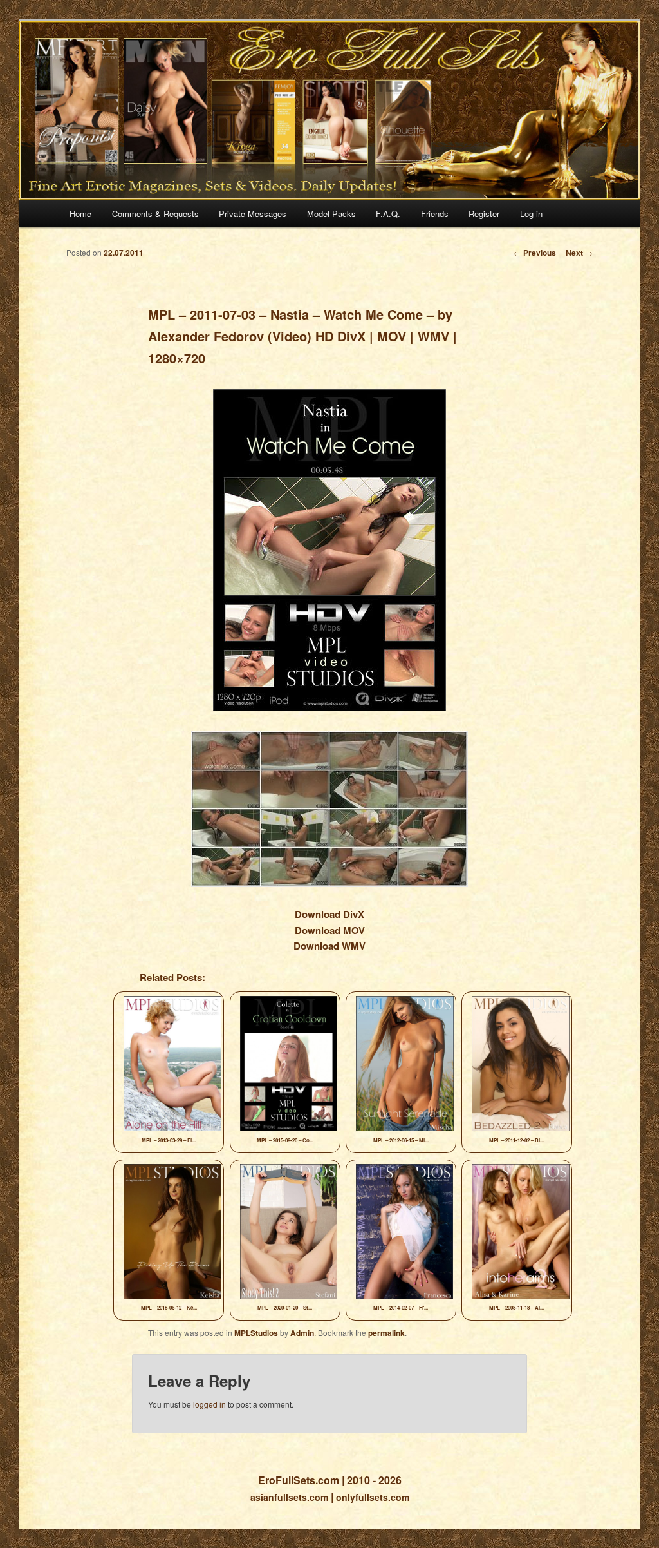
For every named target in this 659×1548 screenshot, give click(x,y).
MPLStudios (256, 1333)
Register (484, 213)
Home (80, 213)
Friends (435, 213)
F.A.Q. (388, 213)
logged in (209, 1404)
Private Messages (252, 213)
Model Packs (331, 213)
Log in (531, 213)
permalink (386, 1333)
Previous (535, 252)
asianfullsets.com (289, 1497)
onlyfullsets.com (372, 1497)
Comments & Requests (155, 213)
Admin (302, 1333)
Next (579, 252)
